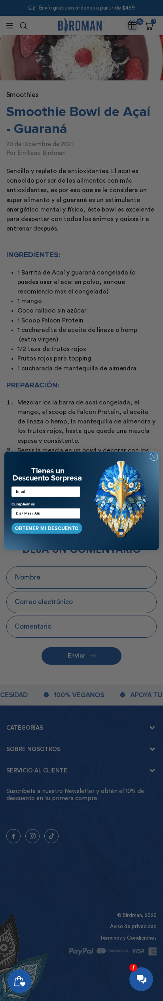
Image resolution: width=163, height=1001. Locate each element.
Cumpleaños (23, 504)
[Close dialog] (153, 456)
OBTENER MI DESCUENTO (47, 528)
